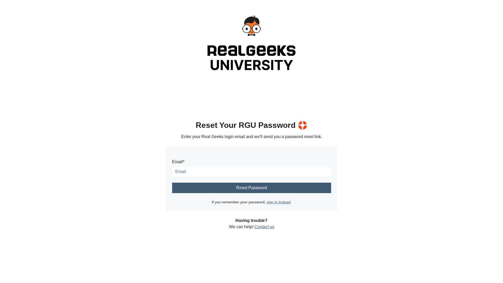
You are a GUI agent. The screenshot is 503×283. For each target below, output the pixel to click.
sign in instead (279, 202)
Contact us (264, 227)
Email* (178, 162)
